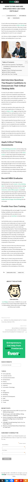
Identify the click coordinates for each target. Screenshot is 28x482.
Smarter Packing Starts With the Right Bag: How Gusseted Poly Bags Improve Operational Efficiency (14, 419)
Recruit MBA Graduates (9, 72)
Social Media (6, 400)
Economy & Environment (9, 377)
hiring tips (21, 272)
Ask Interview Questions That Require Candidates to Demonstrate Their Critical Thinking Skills (13, 66)
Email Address (13, 444)
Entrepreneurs (6, 379)
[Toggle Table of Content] (25, 62)
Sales (4, 398)
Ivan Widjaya (16, 18)
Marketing (5, 394)
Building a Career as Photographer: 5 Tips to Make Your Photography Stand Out (14, 330)
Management (6, 392)
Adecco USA (10, 111)
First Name (13, 450)
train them (14, 216)
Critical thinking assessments (8, 148)
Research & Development (9, 396)
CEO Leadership (7, 373)
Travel (4, 402)
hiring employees (11, 272)
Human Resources (11, 15)
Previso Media (19, 474)
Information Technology (9, 387)
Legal (4, 390)
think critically (20, 25)
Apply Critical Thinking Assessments (12, 70)
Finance (5, 381)
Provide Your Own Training (10, 74)
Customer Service (7, 375)
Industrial (5, 385)
